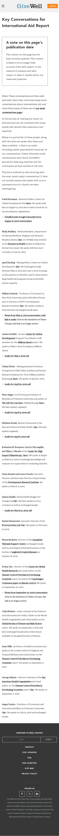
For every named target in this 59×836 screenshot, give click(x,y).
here (28, 203)
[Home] (29, 6)
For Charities (29, 763)
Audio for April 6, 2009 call (17, 437)
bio (20, 240)
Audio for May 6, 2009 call (17, 356)
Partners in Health (16, 244)
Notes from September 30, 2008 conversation (26, 593)
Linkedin (37, 794)
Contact (29, 747)
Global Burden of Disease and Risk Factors (22, 624)
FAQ (29, 758)
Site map (29, 768)
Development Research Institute (23, 482)
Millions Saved (24, 342)
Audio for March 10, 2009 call (18, 511)
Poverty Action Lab (11, 525)
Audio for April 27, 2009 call (17, 413)
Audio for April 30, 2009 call (18, 384)
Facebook (22, 794)
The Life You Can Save (12, 403)
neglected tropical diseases (24, 552)
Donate (52, 6)
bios (25, 455)
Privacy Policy (29, 774)
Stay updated (30, 752)
